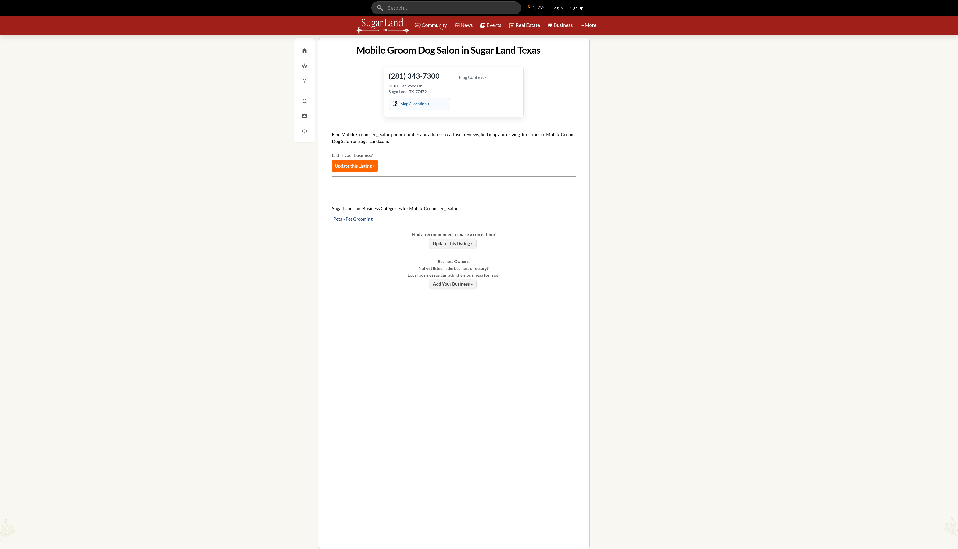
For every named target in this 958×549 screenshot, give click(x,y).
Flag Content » (473, 77)
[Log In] (304, 65)
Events (494, 25)
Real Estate (528, 25)
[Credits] (304, 130)
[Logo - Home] (382, 26)
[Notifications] (304, 100)
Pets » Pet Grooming (353, 219)
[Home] (304, 50)
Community (434, 26)
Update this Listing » (355, 166)
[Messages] (304, 115)
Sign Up (576, 8)
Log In (557, 8)
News (467, 25)
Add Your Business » (453, 284)
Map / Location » (414, 103)
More (590, 25)
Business (563, 25)
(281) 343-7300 (414, 76)
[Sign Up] (304, 80)
